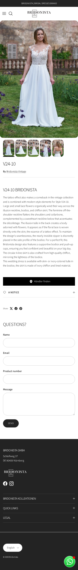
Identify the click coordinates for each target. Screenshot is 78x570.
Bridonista (13, 557)
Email (6, 353)
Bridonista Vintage (16, 171)
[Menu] (4, 13)
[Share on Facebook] (16, 308)
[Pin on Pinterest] (20, 308)
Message (7, 389)
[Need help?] (69, 561)
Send (11, 423)
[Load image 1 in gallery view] (39, 79)
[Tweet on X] (11, 308)
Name (6, 334)
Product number (12, 371)
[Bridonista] (39, 13)
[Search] (12, 13)
